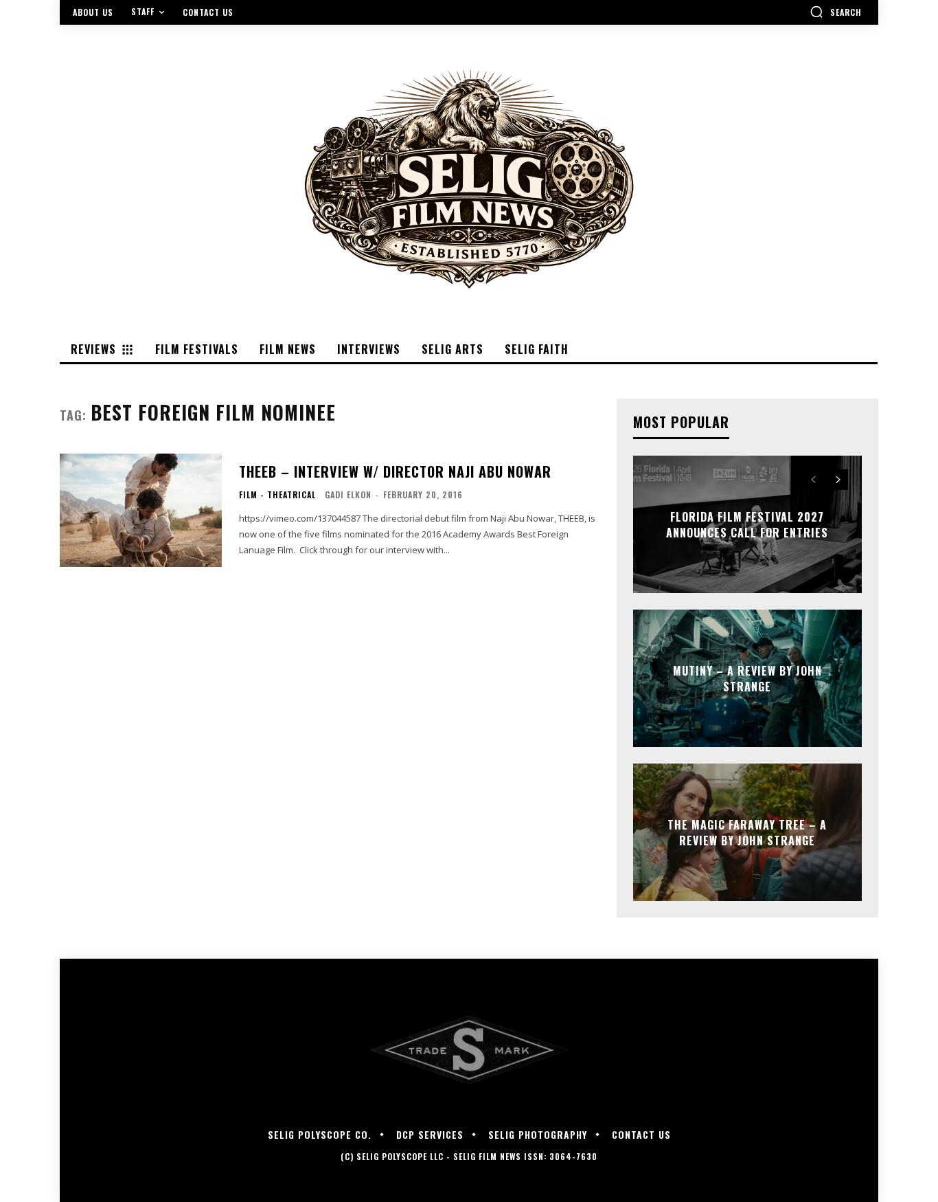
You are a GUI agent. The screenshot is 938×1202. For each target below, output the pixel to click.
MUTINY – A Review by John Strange (747, 678)
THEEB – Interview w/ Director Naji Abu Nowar (395, 471)
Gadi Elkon (348, 494)
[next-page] (838, 479)
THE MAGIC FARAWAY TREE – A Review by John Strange (747, 832)
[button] (836, 12)
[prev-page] (813, 479)
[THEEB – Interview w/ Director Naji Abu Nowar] (141, 510)
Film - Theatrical (277, 495)
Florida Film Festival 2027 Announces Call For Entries (747, 524)
